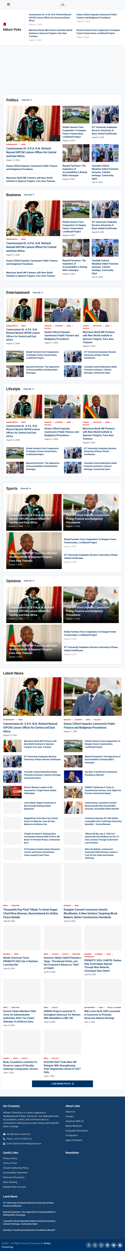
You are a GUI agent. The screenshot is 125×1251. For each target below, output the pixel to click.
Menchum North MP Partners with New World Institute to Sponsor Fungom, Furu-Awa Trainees (50, 33)
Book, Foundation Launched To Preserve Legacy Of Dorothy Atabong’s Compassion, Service (20, 1065)
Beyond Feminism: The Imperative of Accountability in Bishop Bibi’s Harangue (42, 370)
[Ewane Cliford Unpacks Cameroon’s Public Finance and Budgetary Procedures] (62, 321)
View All (25, 100)
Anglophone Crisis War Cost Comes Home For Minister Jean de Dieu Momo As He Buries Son (41, 821)
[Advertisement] (62, 68)
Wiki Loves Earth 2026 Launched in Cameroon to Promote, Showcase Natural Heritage (102, 1015)
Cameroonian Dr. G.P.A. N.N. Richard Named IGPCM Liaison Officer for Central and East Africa (50, 17)
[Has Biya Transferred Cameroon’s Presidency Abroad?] (73, 776)
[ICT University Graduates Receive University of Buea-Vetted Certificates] (105, 122)
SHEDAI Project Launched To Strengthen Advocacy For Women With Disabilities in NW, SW (62, 1015)
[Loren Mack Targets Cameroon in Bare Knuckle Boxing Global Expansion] (12, 807)
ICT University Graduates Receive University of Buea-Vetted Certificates (104, 130)
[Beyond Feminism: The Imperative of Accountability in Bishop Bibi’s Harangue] (15, 371)
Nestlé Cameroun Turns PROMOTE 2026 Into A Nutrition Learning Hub (20, 961)
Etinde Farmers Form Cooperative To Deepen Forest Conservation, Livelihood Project (42, 355)
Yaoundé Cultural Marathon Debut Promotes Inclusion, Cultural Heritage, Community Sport (105, 172)
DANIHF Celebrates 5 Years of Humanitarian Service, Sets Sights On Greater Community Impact (103, 790)
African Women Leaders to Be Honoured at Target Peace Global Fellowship (40, 790)
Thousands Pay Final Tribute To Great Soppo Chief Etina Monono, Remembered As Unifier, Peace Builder (30, 913)
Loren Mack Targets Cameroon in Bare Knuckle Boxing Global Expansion (40, 806)
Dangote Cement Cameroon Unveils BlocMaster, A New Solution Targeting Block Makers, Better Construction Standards (90, 913)
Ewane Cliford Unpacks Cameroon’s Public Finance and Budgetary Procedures (62, 335)
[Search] (116, 4)
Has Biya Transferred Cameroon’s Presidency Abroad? (29, 1230)
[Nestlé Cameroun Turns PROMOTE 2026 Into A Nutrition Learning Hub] (22, 948)
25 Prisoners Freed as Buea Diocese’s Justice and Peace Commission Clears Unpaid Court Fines (42, 852)
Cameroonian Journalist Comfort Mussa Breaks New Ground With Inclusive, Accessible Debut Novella (102, 806)
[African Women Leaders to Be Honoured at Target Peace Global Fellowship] (12, 792)
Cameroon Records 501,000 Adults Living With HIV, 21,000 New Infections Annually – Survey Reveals (103, 821)
